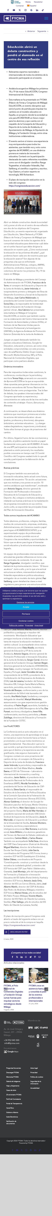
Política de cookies (16, 625)
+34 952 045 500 (11, 1040)
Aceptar (26, 607)
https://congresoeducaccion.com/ (19, 925)
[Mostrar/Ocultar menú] (46, 18)
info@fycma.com (11, 1043)
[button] (6, 989)
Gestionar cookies (26, 621)
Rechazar (26, 614)
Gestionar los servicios (25, 602)
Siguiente (41, 31)
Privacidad (29, 625)
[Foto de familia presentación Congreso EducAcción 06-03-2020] (23, 190)
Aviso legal (38, 625)
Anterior (31, 31)
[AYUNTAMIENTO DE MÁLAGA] (16, 2)
